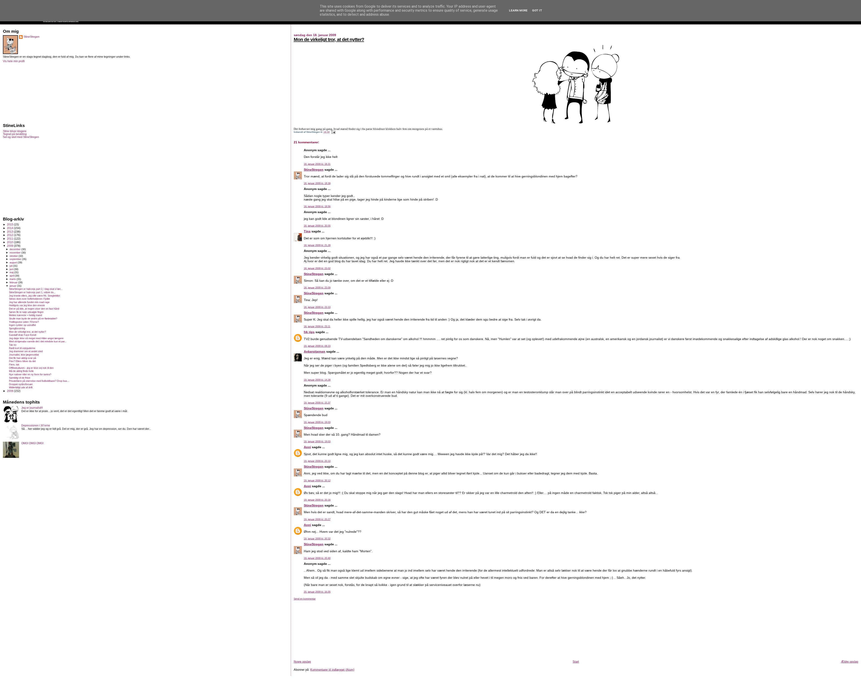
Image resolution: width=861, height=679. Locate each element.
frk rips (309, 332)
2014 (10, 228)
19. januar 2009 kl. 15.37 (317, 402)
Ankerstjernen (314, 351)
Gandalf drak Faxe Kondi (22, 335)
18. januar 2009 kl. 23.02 (317, 268)
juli (11, 265)
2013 (10, 231)
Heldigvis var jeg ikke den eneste (27, 305)
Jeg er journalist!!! (32, 407)
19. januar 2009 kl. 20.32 (317, 538)
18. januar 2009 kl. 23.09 (317, 287)
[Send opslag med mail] (332, 132)
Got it (537, 10)
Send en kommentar (305, 598)
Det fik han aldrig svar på (22, 358)
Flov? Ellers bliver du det (22, 361)
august (14, 262)
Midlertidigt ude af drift (21, 387)
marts (13, 279)
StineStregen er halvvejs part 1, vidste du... (32, 292)
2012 (10, 235)
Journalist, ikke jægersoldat (24, 354)
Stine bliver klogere (14, 131)
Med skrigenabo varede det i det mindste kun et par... (38, 341)
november (15, 252)
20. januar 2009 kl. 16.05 (317, 591)
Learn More (518, 10)
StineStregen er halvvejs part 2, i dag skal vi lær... (36, 289)
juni (12, 269)
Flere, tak (14, 364)
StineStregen (314, 169)
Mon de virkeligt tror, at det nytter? (329, 39)
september (16, 259)
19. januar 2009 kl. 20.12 (317, 480)
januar (13, 285)
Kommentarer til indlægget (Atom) (332, 669)
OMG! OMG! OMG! (32, 443)
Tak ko (12, 344)
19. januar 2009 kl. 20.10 (317, 461)
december (15, 249)
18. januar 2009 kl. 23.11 (317, 326)
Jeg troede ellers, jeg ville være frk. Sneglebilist (34, 295)
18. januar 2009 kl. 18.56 (317, 206)
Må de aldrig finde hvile (21, 371)
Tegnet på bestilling (15, 134)
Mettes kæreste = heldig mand (25, 315)
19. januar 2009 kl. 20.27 (317, 519)
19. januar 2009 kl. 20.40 (317, 558)
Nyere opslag (302, 661)
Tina (307, 231)
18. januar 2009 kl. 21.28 (317, 245)
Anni (307, 447)
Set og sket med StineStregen (21, 136)
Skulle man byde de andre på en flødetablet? (33, 318)
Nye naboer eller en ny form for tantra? (30, 374)
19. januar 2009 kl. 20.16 (317, 499)
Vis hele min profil (14, 61)
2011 (10, 238)
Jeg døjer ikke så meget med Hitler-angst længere (36, 338)
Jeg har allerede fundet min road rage (29, 302)
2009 (10, 245)
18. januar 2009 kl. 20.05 (317, 225)
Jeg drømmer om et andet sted (26, 351)
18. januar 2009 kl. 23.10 (317, 307)
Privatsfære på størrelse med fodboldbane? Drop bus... (39, 381)
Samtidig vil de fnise (19, 377)
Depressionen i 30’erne (35, 425)
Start (576, 661)
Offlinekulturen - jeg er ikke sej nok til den (31, 368)
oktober (14, 256)
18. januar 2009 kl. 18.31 (317, 164)
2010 (10, 242)
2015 (10, 224)
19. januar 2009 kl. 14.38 (317, 379)
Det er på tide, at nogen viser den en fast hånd (34, 308)
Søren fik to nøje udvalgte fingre (26, 312)
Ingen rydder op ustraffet (22, 325)
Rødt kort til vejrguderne (22, 348)
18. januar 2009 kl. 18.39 (317, 183)
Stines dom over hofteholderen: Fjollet (29, 298)
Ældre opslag (849, 661)
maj (12, 272)
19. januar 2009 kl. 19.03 (317, 422)
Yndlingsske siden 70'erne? (24, 322)
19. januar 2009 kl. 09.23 (317, 346)
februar (14, 282)
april (12, 275)
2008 (10, 390)
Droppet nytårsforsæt (21, 384)
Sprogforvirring (17, 328)
